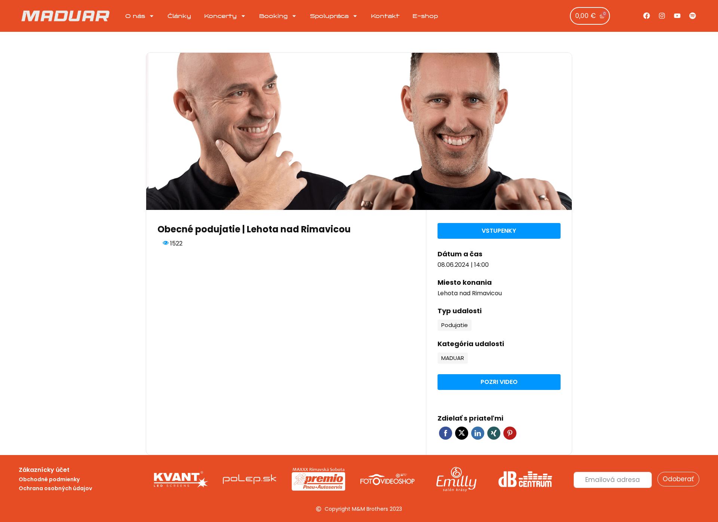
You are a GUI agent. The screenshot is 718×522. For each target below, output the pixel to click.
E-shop (425, 16)
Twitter (461, 433)
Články (179, 16)
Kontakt (385, 16)
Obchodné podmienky (49, 479)
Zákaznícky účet (44, 469)
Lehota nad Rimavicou (470, 293)
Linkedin (477, 433)
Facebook (445, 433)
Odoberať (678, 478)
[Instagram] (662, 15)
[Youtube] (677, 15)
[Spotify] (692, 15)
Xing (493, 433)
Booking (273, 16)
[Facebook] (646, 15)
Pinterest (509, 433)
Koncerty (220, 16)
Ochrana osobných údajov (55, 488)
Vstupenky (499, 230)
